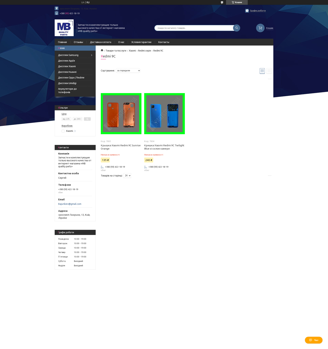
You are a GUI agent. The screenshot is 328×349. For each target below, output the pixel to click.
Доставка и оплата (100, 42)
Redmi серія (144, 50)
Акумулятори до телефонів (67, 90)
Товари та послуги (116, 50)
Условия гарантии (141, 42)
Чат (316, 340)
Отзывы (78, 42)
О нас (121, 42)
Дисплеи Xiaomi (67, 66)
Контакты (163, 42)
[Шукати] (236, 28)
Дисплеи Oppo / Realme (71, 77)
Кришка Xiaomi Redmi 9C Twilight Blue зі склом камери (164, 147)
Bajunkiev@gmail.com (69, 204)
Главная (62, 42)
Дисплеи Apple (66, 60)
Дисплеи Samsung (68, 55)
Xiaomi (132, 50)
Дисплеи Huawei (67, 72)
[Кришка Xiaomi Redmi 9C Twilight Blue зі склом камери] (164, 114)
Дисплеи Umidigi (67, 83)
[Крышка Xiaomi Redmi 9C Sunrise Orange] (121, 114)
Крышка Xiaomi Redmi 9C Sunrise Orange (121, 147)
